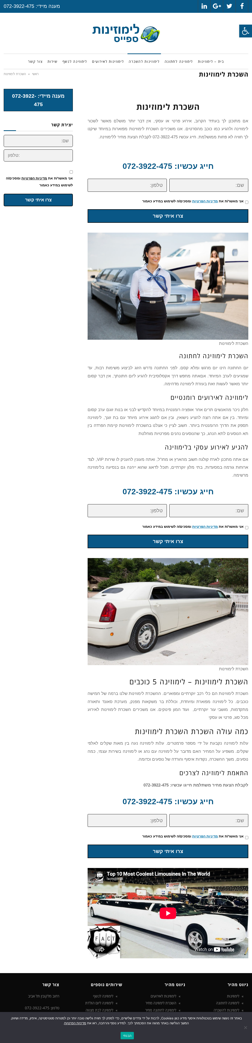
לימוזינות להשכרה (226, 1010)
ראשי (35, 74)
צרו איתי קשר (168, 216)
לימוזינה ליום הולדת (99, 1002)
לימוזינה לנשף (103, 996)
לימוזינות (233, 996)
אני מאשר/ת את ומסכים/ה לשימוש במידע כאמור (193, 201)
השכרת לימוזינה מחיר (160, 1002)
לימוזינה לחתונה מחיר (160, 1010)
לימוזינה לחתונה (227, 1002)
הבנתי (127, 1036)
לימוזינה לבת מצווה (99, 1010)
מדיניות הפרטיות (205, 201)
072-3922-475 (19, 6)
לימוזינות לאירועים (163, 996)
